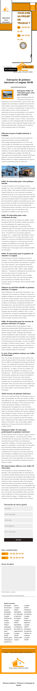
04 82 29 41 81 (17, 553)
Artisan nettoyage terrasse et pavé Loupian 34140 (7, 630)
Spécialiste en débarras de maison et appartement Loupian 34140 (18, 630)
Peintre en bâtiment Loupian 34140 (27, 624)
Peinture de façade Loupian (8, 620)
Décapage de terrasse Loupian (8, 608)
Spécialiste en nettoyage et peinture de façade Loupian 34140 (18, 617)
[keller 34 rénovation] (18, 662)
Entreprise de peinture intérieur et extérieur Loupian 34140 (28, 634)
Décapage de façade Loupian (7, 614)
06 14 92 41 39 (17, 558)
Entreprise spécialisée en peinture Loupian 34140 (28, 614)
